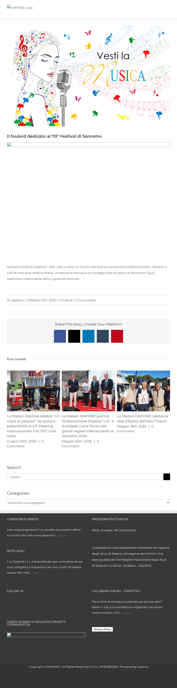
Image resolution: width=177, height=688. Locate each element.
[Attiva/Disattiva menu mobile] (168, 7)
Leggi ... (63, 535)
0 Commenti (85, 300)
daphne (18, 300)
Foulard (66, 300)
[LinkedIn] (26, 602)
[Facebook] (9, 602)
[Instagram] (18, 602)
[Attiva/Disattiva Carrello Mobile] (160, 7)
